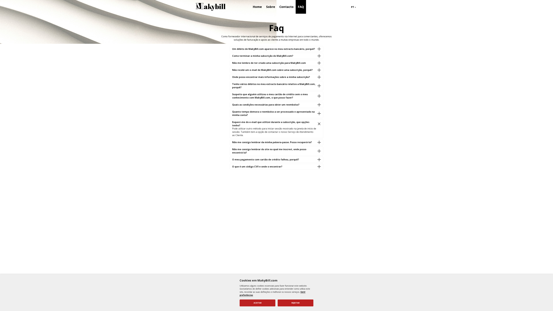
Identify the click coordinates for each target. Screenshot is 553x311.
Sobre (270, 7)
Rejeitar (295, 302)
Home (257, 7)
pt (353, 7)
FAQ (301, 7)
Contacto (286, 7)
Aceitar (258, 302)
